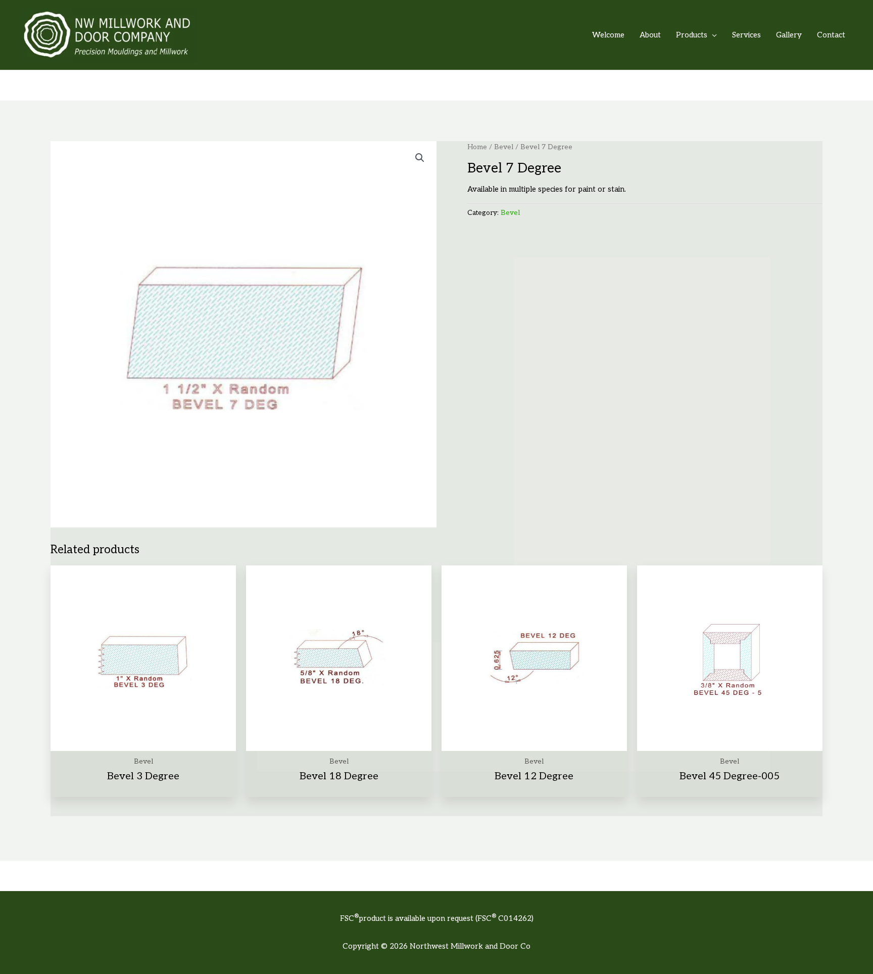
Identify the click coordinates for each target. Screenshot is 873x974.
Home (477, 147)
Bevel (503, 147)
